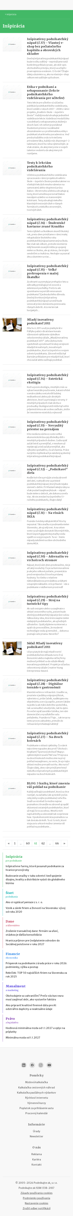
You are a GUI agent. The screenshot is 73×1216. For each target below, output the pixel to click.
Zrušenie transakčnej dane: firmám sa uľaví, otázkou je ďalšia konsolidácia (32, 932)
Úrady (36, 1131)
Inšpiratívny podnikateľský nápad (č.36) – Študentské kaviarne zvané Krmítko (47, 222)
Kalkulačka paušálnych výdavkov (36, 1092)
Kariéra (36, 1159)
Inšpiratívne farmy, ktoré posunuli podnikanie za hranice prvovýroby (35, 868)
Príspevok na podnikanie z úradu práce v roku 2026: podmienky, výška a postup (36, 965)
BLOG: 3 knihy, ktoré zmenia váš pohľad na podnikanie (48, 785)
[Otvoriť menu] (4, 4)
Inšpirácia (11, 14)
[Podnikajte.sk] (36, 5)
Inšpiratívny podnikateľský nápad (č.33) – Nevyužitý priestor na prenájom (47, 425)
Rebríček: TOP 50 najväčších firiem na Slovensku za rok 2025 (36, 974)
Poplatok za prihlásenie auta (36, 1108)
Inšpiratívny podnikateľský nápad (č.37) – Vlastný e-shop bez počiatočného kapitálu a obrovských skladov (47, 46)
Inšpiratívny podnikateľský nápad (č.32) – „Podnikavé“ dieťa (47, 469)
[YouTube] (49, 1065)
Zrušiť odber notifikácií (36, 1208)
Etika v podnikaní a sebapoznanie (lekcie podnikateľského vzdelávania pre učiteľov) (45, 92)
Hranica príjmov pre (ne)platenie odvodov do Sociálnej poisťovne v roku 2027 (33, 942)
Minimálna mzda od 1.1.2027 (23, 1037)
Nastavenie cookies (36, 1203)
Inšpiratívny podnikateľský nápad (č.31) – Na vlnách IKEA (47, 512)
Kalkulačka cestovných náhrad (36, 1087)
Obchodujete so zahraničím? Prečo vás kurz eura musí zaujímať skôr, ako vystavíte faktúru (34, 997)
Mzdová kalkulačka (36, 1082)
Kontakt (37, 1164)
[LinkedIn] (24, 1065)
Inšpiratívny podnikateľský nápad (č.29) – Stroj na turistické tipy (47, 600)
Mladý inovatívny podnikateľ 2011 (40, 321)
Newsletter (36, 1136)
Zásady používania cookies (36, 1193)
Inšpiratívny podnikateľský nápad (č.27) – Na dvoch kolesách (47, 736)
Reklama (36, 1154)
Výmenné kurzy (36, 1103)
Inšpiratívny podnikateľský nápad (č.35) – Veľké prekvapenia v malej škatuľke (47, 271)
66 (57, 843)
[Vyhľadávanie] (68, 4)
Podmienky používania (36, 1198)
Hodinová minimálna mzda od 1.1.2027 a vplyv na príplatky (35, 1029)
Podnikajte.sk (27, 1188)
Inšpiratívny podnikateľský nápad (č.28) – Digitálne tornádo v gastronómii (47, 683)
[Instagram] (41, 1065)
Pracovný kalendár (36, 1113)
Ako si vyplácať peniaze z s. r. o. (24, 902)
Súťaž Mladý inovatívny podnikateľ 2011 (44, 645)
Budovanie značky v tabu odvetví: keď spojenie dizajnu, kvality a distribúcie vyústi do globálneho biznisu (35, 879)
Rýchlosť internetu (36, 1097)
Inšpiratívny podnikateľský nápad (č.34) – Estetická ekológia (47, 378)
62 (43, 843)
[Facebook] (32, 1065)
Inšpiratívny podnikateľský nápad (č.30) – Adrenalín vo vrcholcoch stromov (47, 556)
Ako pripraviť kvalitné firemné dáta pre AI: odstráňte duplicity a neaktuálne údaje (31, 1007)
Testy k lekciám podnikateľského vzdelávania (40, 166)
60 (28, 843)
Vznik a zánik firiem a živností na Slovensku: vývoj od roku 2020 (35, 909)
